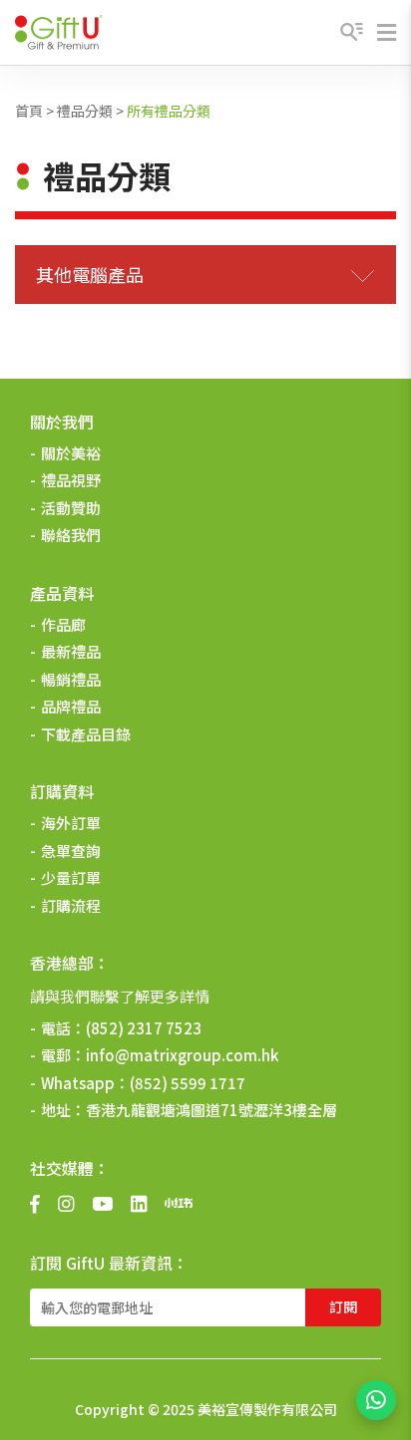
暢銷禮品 (71, 679)
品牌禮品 (71, 706)
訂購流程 (71, 905)
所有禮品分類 (168, 111)
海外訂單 (71, 822)
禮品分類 (85, 111)
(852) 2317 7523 (144, 1027)
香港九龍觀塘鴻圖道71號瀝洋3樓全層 (211, 1109)
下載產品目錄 (86, 733)
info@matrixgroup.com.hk (182, 1054)
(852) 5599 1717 (187, 1082)
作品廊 (63, 624)
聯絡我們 (71, 534)
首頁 (29, 111)
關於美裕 (71, 452)
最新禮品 (71, 651)
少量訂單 (71, 877)
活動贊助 (71, 507)
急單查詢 (71, 850)
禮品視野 (71, 479)
